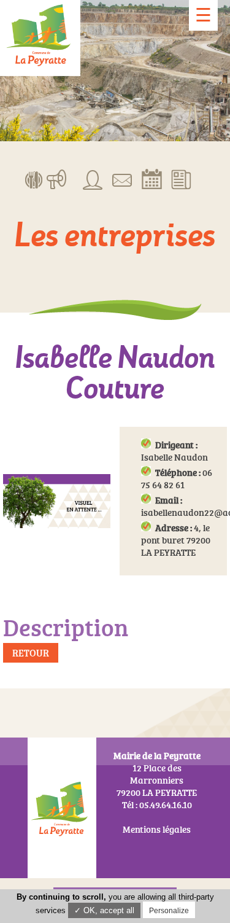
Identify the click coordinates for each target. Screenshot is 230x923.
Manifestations (57, 179)
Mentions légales (157, 829)
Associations (93, 179)
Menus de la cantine (34, 179)
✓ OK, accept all (104, 910)
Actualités (181, 179)
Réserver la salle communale (152, 179)
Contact (122, 179)
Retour (30, 653)
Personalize (169, 910)
